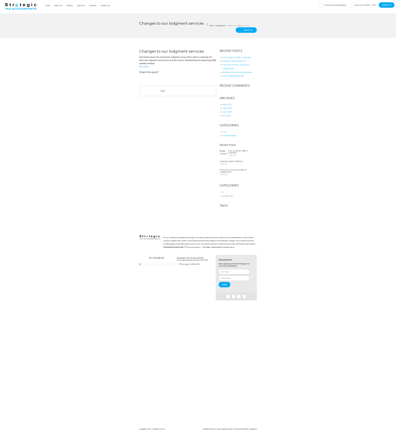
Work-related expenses (233, 76)
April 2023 (227, 108)
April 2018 (227, 112)
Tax (224, 132)
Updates (92, 6)
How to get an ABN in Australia (237, 57)
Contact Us (386, 5)
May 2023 (227, 104)
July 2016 (227, 116)
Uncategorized (220, 25)
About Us (58, 6)
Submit (224, 285)
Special (69, 6)
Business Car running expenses (237, 72)
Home (47, 6)
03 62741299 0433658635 (335, 5)
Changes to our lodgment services (171, 51)
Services (81, 6)
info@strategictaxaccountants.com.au (222, 247)
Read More (144, 66)
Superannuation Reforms (234, 61)
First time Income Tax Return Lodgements (233, 171)
